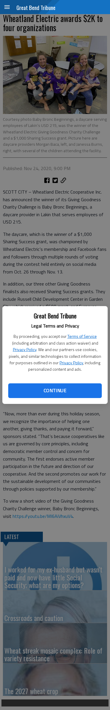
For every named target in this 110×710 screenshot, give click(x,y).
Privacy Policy (24, 349)
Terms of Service (82, 336)
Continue (55, 390)
